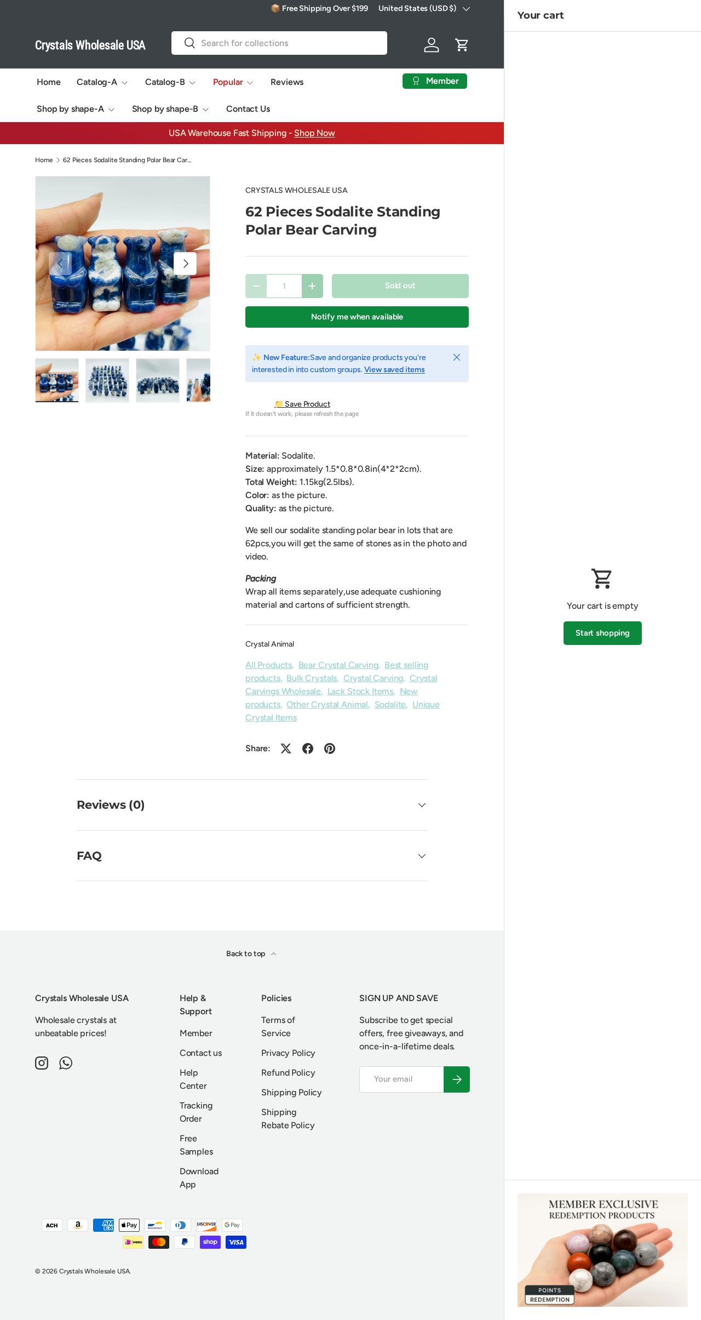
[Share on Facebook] (308, 748)
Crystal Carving (373, 678)
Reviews (287, 82)
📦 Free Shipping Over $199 (319, 8)
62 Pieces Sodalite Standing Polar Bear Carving (128, 160)
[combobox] (279, 43)
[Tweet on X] (286, 748)
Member (196, 1033)
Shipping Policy (291, 1092)
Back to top (246, 953)
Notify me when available (357, 317)
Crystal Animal (269, 644)
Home (48, 82)
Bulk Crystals (311, 678)
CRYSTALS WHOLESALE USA (296, 190)
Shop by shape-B (165, 109)
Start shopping (603, 633)
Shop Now (314, 133)
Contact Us (247, 109)
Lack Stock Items (360, 691)
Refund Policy (288, 1072)
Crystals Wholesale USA (94, 1271)
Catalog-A (97, 82)
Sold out (400, 285)
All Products (268, 665)
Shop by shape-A (70, 109)
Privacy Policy (288, 1053)
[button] (462, 45)
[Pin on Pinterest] (330, 748)
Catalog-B (165, 82)
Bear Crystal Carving (338, 665)
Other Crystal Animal (327, 704)
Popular (228, 82)
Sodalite (390, 704)
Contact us (201, 1053)
